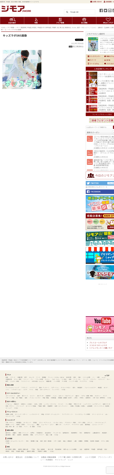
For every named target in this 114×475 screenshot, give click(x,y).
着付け (77, 396)
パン (32, 379)
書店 (38, 424)
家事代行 (16, 404)
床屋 (36, 389)
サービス (60, 404)
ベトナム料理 (86, 377)
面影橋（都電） (31, 451)
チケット (90, 422)
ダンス (105, 396)
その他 (91, 381)
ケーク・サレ (77, 379)
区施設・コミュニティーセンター (15, 441)
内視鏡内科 (40, 433)
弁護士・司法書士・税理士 (77, 406)
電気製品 (87, 424)
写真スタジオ (77, 404)
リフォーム (9, 404)
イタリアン (93, 379)
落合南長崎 (58, 449)
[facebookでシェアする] (101, 10)
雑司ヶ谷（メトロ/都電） (70, 449)
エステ (25, 389)
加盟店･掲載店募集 (48, 457)
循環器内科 (87, 433)
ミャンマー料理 (73, 381)
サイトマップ (60, 459)
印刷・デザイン (10, 406)
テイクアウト (83, 381)
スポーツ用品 (81, 422)
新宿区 (34, 27)
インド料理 (56, 381)
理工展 (59, 27)
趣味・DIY (58, 424)
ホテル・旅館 (105, 441)
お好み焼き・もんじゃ (38, 381)
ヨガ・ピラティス (45, 389)
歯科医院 (8, 435)
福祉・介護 (49, 435)
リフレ (7, 389)
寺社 (27, 441)
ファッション (31, 424)
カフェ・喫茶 (17, 379)
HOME (3, 27)
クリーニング (20, 406)
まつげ (105, 387)
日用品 (35, 422)
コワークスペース (10, 396)
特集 (36, 20)
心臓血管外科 (96, 433)
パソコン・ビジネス (34, 398)
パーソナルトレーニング (12, 387)
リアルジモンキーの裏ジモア (100, 348)
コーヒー (47, 379)
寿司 (7, 381)
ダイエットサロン (66, 387)
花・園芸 (32, 426)
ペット (26, 426)
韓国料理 (48, 381)
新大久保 (50, 449)
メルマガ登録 (90, 457)
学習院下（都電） (43, 451)
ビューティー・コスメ (47, 424)
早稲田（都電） (20, 451)
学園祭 (54, 27)
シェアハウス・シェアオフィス (92, 404)
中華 (98, 377)
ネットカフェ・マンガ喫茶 (82, 414)
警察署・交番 (34, 441)
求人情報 (84, 20)
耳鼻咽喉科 (74, 433)
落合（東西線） (41, 449)
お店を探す (12, 20)
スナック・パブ (10, 416)
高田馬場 (23, 27)
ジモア (17, 27)
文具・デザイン (10, 422)
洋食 (79, 377)
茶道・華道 (46, 398)
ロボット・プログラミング (66, 396)
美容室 (100, 387)
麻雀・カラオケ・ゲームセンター (50, 414)
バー (93, 377)
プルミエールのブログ (98, 342)
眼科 (14, 435)
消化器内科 (48, 433)
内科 (80, 433)
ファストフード (25, 381)
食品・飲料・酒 (10, 426)
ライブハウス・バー (67, 414)
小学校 (75, 398)
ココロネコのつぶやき (98, 345)
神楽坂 (7, 451)
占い (106, 414)
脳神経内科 (66, 433)
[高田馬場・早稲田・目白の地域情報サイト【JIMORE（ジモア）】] (17, 11)
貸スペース (25, 396)
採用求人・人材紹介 (26, 404)
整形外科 (8, 433)
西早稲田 (48, 27)
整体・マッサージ (44, 387)
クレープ (85, 379)
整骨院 (19, 435)
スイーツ (94, 60)
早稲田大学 (41, 27)
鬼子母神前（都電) (11, 449)
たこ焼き (64, 379)
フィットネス (55, 389)
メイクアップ (33, 387)
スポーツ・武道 (10, 398)
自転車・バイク (10, 424)
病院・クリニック (23, 433)
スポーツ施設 (57, 441)
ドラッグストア (39, 435)
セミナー (32, 396)
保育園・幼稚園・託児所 (65, 398)
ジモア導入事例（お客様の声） (70, 457)
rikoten (74, 27)
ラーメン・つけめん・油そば (56, 377)
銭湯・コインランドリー (61, 406)
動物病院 (25, 435)
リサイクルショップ (100, 422)
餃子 (25, 377)
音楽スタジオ (106, 404)
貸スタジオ (40, 396)
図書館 (80, 441)
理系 (78, 27)
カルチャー (98, 396)
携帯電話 (18, 422)
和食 (7, 377)
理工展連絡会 (66, 27)
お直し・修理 (38, 404)
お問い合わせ (96, 1)
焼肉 (74, 377)
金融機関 (89, 406)
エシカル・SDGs (58, 422)
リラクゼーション (16, 389)
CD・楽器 (19, 426)
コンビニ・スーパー (97, 424)
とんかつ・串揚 (14, 381)
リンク (70, 459)
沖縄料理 (19, 377)
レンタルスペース (34, 414)
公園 (75, 441)
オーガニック (27, 422)
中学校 (81, 398)
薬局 (31, 435)
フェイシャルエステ (90, 387)
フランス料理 (39, 379)
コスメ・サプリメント (45, 422)
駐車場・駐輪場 (94, 441)
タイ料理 (64, 381)
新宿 (12, 451)
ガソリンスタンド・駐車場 (101, 406)
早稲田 (29, 27)
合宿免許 (48, 396)
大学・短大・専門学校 (99, 398)
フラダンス (24, 387)
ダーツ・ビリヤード (97, 414)
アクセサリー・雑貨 (70, 422)
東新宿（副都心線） (23, 449)
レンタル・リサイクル (50, 404)
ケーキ (38, 377)
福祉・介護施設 (67, 441)
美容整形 (79, 387)
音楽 (26, 398)
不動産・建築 (41, 406)
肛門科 (32, 433)
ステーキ (12, 377)
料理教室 (53, 398)
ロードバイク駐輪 (31, 406)
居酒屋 (44, 377)
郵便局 (86, 441)
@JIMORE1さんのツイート (97, 187)
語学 (18, 396)
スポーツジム (55, 387)
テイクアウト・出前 (77, 424)
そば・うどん (55, 379)
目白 (105, 449)
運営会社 (19, 457)
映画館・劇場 (9, 414)
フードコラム (94, 63)
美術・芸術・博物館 (45, 441)
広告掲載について (32, 457)
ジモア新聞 (60, 20)
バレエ (54, 396)
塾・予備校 (19, 398)
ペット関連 (68, 404)
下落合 (33, 449)
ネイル (31, 389)
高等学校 (88, 398)
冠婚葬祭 (50, 406)
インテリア (66, 424)
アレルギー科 (57, 433)
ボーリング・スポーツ (21, 414)
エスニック (101, 379)
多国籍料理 (9, 379)
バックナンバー (94, 56)
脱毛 (74, 387)
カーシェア (9, 408)
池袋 (81, 449)
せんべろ (31, 377)
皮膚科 (14, 433)
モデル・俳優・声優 (87, 396)
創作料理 (68, 377)
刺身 (70, 379)
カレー (108, 379)
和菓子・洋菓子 (20, 424)
